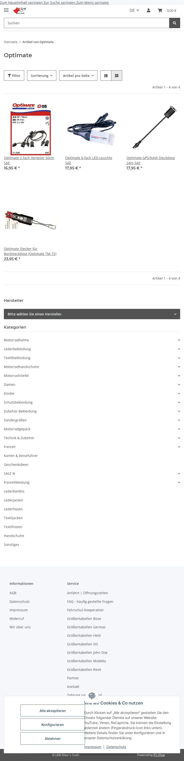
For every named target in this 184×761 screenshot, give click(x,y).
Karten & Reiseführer (21, 455)
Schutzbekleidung (18, 402)
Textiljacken (13, 518)
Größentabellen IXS (82, 644)
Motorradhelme (16, 340)
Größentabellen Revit (84, 669)
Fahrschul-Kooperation (85, 610)
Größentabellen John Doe (87, 652)
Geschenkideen (16, 464)
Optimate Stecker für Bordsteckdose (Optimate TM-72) (30, 251)
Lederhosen (13, 509)
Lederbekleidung (17, 349)
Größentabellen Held (84, 635)
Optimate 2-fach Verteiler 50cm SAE (29, 160)
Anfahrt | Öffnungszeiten (87, 593)
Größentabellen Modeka (86, 661)
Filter (15, 75)
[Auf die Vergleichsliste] (49, 109)
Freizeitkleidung (16, 482)
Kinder (9, 393)
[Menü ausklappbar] (6, 8)
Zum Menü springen (92, 2)
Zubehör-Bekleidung (20, 411)
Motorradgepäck (17, 429)
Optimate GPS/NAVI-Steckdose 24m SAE (150, 160)
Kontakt (73, 686)
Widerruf (17, 618)
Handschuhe (14, 535)
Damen (9, 384)
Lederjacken (13, 500)
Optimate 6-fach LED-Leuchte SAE (88, 160)
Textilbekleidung (17, 358)
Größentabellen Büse (84, 618)
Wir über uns (20, 627)
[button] (148, 10)
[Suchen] (174, 23)
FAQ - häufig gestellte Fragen (90, 601)
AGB (13, 593)
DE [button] (132, 10)
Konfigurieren (52, 725)
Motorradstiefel (16, 375)
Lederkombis (14, 491)
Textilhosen (13, 526)
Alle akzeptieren (53, 711)
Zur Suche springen (60, 2)
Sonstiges (11, 544)
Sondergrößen (15, 420)
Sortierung (39, 75)
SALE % (9, 473)
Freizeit (10, 446)
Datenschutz (116, 747)
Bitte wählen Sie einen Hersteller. (35, 314)
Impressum (92, 747)
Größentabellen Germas (86, 627)
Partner (73, 678)
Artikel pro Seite (76, 75)
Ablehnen (53, 738)
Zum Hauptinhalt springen (22, 2)
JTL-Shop (159, 755)
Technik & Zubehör (19, 438)
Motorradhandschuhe (21, 366)
